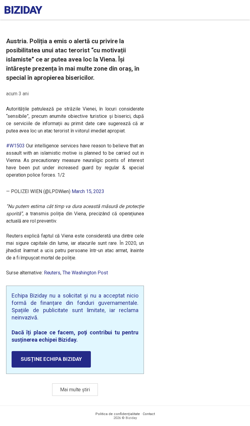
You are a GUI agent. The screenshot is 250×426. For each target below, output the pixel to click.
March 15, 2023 (88, 191)
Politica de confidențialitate (117, 414)
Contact (149, 414)
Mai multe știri (75, 390)
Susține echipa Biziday (51, 359)
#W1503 (15, 146)
